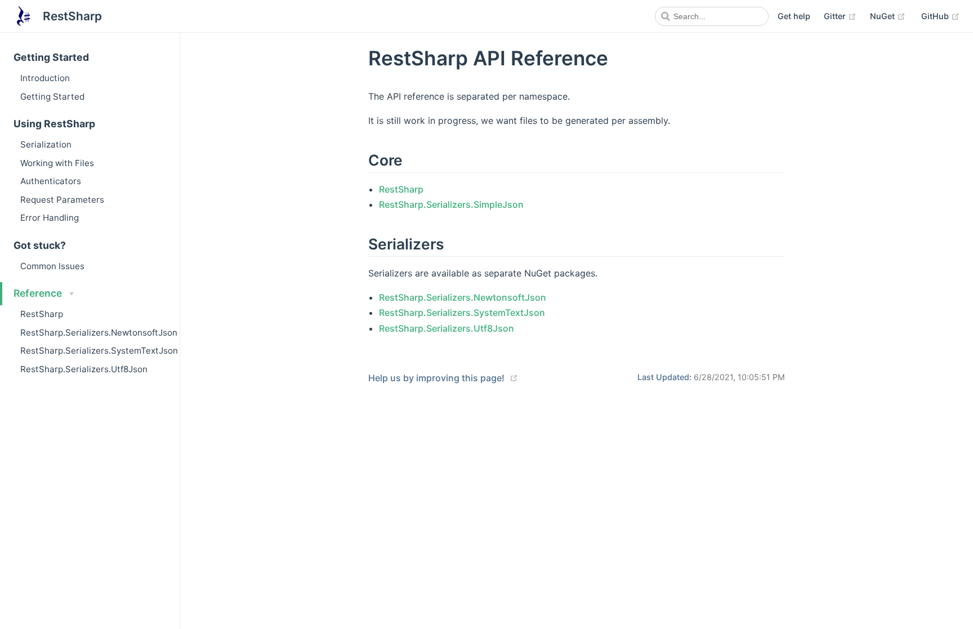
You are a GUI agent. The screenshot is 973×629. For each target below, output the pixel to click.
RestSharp (41, 314)
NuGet (887, 16)
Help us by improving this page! (436, 377)
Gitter (840, 16)
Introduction (45, 78)
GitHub (940, 16)
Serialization (46, 144)
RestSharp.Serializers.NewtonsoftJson (98, 332)
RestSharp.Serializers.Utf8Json (84, 369)
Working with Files (57, 163)
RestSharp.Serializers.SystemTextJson (99, 350)
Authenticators (50, 181)
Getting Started (52, 96)
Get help (794, 16)
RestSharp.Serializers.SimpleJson (451, 204)
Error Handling (49, 217)
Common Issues (52, 266)
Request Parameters (62, 199)
